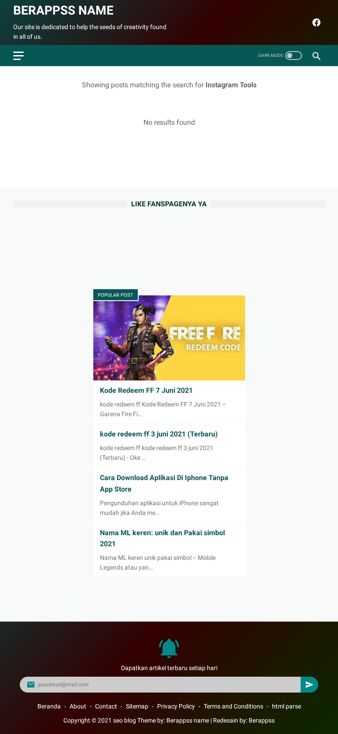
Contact (106, 706)
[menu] (18, 56)
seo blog (124, 720)
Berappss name (63, 10)
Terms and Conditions (233, 706)
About (78, 706)
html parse (286, 706)
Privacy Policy (176, 706)
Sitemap (137, 706)
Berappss (262, 720)
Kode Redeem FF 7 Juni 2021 (146, 390)
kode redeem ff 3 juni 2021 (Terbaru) (159, 434)
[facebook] (315, 22)
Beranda (49, 706)
